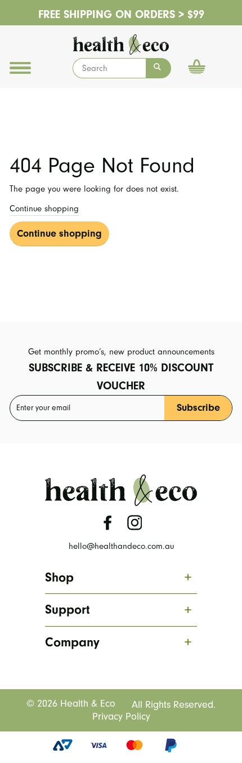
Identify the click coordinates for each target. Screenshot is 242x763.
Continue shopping (44, 208)
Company (118, 642)
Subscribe (198, 408)
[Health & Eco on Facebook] (107, 522)
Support (118, 610)
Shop (118, 577)
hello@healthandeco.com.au (121, 546)
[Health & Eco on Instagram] (134, 522)
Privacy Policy (121, 716)
